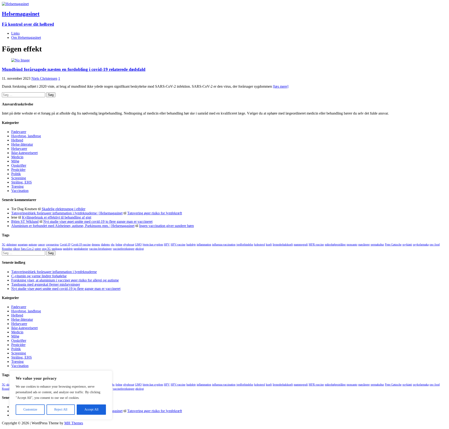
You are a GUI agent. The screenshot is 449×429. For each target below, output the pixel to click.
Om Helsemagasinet (26, 38)
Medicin (17, 157)
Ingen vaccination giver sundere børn (166, 226)
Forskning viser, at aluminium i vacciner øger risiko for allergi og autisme (65, 280)
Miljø (15, 161)
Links (15, 33)
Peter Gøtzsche (393, 244)
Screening (18, 178)
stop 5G (46, 248)
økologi (139, 248)
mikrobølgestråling (335, 244)
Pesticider (18, 170)
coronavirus (52, 244)
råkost (16, 248)
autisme (33, 244)
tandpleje (68, 248)
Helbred (17, 140)
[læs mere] (280, 86)
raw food (435, 244)
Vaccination (20, 191)
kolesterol (259, 244)
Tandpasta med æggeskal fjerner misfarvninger (45, 284)
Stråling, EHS (21, 182)
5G (3, 244)
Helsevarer (19, 149)
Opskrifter (18, 165)
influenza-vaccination (223, 244)
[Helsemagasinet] (15, 4)
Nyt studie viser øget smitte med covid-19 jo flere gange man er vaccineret (97, 222)
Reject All (60, 409)
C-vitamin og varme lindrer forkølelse (39, 276)
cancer (41, 244)
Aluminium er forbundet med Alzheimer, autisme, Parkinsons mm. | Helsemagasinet (72, 226)
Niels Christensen (44, 78)
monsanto (352, 244)
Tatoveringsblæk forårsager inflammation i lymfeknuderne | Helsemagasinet (67, 213)
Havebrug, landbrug (26, 136)
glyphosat (128, 244)
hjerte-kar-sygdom (153, 244)
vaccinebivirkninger (123, 248)
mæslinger (364, 244)
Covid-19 (65, 244)
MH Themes (73, 423)
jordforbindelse (244, 244)
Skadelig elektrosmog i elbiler (63, 209)
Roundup (7, 248)
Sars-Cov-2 (27, 248)
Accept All (91, 409)
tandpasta (57, 248)
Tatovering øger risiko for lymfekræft (154, 213)
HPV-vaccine (178, 244)
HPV (167, 244)
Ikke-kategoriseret (24, 153)
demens (96, 244)
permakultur (377, 244)
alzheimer (11, 244)
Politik (16, 174)
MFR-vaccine (316, 244)
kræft (269, 244)
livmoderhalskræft (283, 244)
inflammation (204, 244)
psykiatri (407, 244)
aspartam (23, 244)
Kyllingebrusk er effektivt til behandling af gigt (56, 217)
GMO (138, 244)
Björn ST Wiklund (25, 222)
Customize (30, 409)
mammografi (301, 244)
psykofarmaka (421, 244)
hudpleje (191, 244)
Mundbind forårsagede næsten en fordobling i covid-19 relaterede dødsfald (73, 69)
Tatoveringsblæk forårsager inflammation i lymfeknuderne (54, 272)
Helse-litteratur (22, 144)
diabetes (105, 244)
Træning (17, 186)
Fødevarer (18, 132)
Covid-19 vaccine (81, 244)
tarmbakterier (81, 248)
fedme (119, 244)
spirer (38, 248)
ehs (113, 244)
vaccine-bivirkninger (100, 248)
